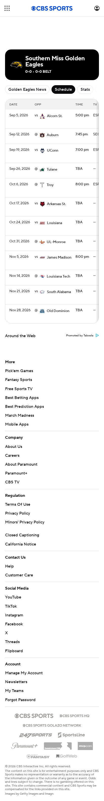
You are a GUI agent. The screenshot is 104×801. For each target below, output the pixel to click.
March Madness (19, 415)
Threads (12, 641)
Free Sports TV (19, 388)
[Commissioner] (58, 744)
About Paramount (21, 464)
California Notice (20, 544)
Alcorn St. (54, 116)
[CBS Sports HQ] (74, 715)
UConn (52, 150)
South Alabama (59, 292)
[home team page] (42, 116)
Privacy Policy (17, 513)
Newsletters (16, 681)
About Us (13, 446)
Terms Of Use (17, 504)
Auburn (53, 135)
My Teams (14, 690)
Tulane (52, 169)
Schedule (63, 89)
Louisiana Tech (58, 276)
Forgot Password (20, 699)
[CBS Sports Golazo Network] (52, 724)
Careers (12, 455)
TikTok (11, 606)
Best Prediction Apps (24, 406)
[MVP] (85, 744)
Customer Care (19, 575)
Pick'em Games (19, 370)
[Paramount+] (24, 744)
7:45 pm (81, 134)
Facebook (14, 624)
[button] (7, 8)
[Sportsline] (71, 734)
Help (9, 566)
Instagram (14, 615)
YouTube (13, 597)
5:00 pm (82, 115)
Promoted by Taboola (79, 335)
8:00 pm (82, 184)
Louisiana (54, 223)
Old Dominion (58, 311)
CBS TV (12, 482)
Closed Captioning (22, 535)
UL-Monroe (56, 242)
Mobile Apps (17, 424)
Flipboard (14, 650)
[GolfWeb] (66, 756)
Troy (50, 185)
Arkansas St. (56, 204)
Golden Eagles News (27, 89)
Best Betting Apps (22, 397)
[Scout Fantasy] (38, 756)
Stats (85, 89)
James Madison (59, 257)
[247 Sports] (35, 734)
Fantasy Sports (18, 379)
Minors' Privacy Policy (24, 522)
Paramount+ (16, 473)
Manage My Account (24, 673)
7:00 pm (82, 150)
